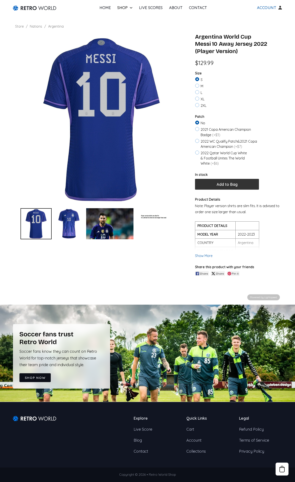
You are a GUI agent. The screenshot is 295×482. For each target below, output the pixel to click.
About (175, 7)
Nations (36, 26)
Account (266, 8)
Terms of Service (254, 440)
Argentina (56, 26)
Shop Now (35, 378)
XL (203, 99)
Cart (190, 429)
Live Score (143, 429)
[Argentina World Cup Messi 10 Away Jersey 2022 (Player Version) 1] (68, 223)
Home (105, 7)
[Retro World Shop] (34, 7)
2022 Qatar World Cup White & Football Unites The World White (224, 158)
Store (19, 26)
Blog (138, 440)
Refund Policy (251, 429)
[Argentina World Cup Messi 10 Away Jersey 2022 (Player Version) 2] (110, 223)
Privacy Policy (251, 451)
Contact (198, 7)
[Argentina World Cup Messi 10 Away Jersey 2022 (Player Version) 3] (159, 223)
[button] (282, 469)
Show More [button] (204, 256)
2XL (203, 105)
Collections (196, 451)
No (203, 123)
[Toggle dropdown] (131, 7)
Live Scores (151, 7)
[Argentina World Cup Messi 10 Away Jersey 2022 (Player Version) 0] (36, 223)
